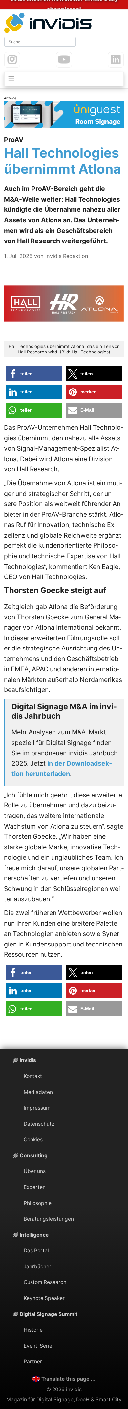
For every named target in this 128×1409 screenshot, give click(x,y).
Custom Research (45, 1282)
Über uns (35, 1171)
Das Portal (36, 1250)
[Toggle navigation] (64, 79)
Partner (33, 1361)
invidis (28, 1060)
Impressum (37, 1108)
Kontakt (33, 1076)
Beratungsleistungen (49, 1219)
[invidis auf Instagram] (12, 60)
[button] (34, 373)
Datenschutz (39, 1124)
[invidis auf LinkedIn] (116, 60)
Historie (33, 1330)
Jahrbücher (37, 1266)
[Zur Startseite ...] (49, 24)
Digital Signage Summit (48, 1314)
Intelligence (34, 1235)
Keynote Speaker (44, 1298)
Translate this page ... (68, 1379)
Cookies (33, 1139)
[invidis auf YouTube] (64, 60)
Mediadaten (38, 1092)
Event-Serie (38, 1346)
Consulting (34, 1155)
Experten (35, 1187)
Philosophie (38, 1203)
